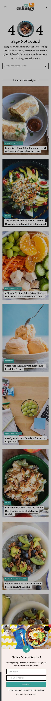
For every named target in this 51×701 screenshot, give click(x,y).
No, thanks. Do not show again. (26, 694)
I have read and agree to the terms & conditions (27, 690)
